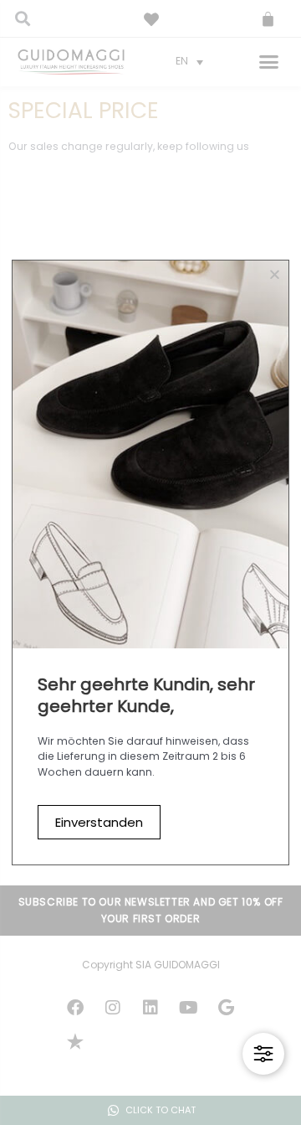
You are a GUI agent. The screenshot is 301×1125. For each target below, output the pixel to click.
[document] (150, 562)
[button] (274, 274)
